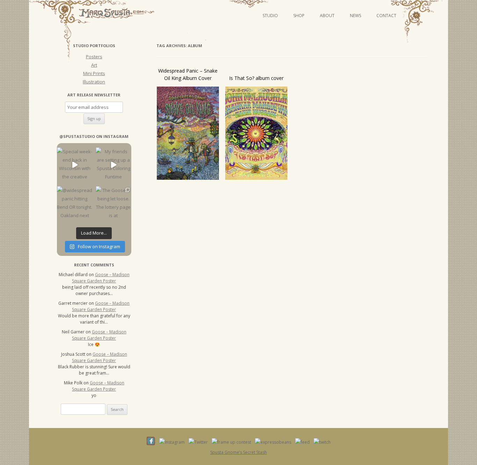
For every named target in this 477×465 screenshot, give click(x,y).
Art (94, 65)
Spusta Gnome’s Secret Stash (238, 452)
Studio (270, 16)
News (355, 16)
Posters (94, 56)
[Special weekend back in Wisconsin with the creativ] (74, 165)
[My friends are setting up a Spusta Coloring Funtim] (113, 165)
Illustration (94, 82)
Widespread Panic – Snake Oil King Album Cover (188, 74)
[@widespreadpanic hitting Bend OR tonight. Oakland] (74, 203)
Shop (298, 16)
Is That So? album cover (256, 78)
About (327, 16)
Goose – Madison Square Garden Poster (101, 278)
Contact (386, 16)
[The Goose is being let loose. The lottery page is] (113, 203)
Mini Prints (94, 73)
